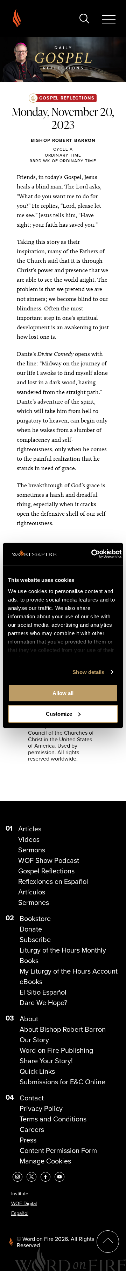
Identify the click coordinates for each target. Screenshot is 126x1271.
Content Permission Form (58, 1150)
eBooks (31, 981)
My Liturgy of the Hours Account (69, 971)
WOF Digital (24, 1203)
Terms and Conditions (53, 1119)
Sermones (33, 902)
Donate (31, 929)
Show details (88, 672)
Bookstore (35, 918)
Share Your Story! (46, 1061)
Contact (32, 1098)
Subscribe (35, 939)
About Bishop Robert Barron (63, 1029)
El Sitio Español (43, 992)
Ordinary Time (63, 155)
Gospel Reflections (66, 98)
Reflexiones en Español (53, 881)
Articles (29, 829)
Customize (59, 714)
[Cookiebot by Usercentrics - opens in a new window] (92, 553)
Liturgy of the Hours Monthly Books (63, 955)
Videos (29, 839)
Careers (32, 1129)
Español (19, 1213)
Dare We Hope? (43, 1002)
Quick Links (37, 1071)
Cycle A (63, 149)
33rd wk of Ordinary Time (63, 161)
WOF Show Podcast (48, 860)
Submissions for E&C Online (62, 1082)
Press (28, 1140)
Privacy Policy (41, 1108)
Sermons (31, 850)
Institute (19, 1193)
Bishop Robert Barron (63, 140)
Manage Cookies (45, 1161)
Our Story (34, 1040)
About (29, 1019)
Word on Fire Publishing (56, 1050)
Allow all (63, 693)
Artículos (31, 892)
